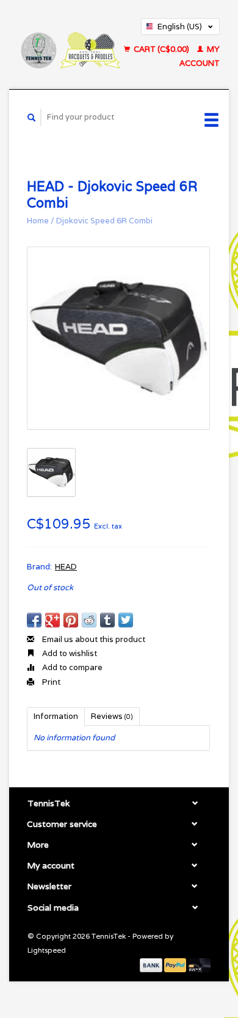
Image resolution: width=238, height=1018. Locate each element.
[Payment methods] (152, 964)
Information (56, 716)
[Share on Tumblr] (107, 620)
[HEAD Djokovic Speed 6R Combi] (118, 338)
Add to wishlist (68, 653)
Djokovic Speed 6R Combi (104, 220)
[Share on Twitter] (125, 620)
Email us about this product (92, 639)
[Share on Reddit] (89, 620)
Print (50, 682)
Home (38, 220)
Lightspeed (46, 950)
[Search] (32, 117)
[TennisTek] (69, 44)
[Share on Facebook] (34, 620)
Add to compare (71, 667)
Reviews (112, 716)
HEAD (66, 566)
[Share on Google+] (52, 620)
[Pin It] (70, 620)
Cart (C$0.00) (161, 49)
